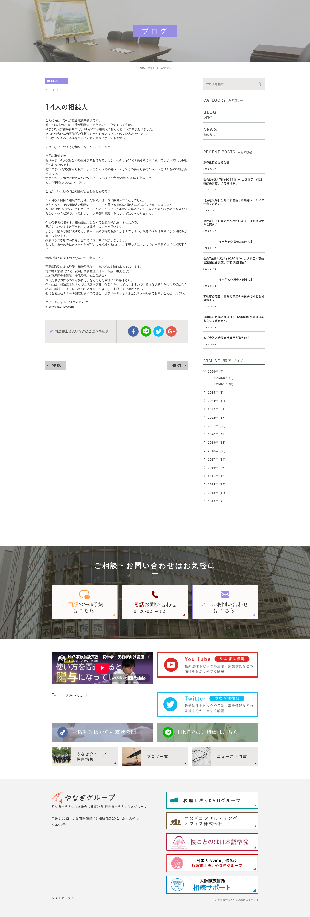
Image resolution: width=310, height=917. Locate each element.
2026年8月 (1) (223, 378)
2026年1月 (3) (223, 384)
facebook (133, 331)
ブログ (151, 68)
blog (54, 80)
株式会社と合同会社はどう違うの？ (226, 337)
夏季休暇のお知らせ (216, 162)
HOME (142, 68)
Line (146, 331)
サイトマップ (61, 898)
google (171, 331)
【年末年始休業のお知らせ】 (228, 241)
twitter (158, 331)
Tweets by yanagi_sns (70, 695)
